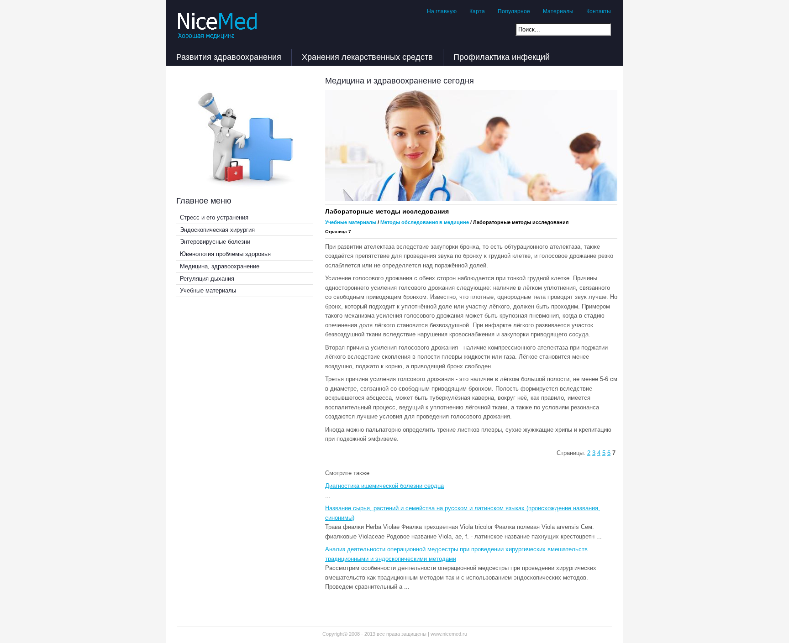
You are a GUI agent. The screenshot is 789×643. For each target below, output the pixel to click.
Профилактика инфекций (501, 57)
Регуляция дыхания (207, 278)
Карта (477, 11)
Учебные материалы (208, 290)
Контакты (598, 11)
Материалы (558, 11)
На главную (442, 11)
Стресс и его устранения (214, 217)
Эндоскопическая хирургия (217, 229)
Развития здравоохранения (228, 57)
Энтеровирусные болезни (215, 241)
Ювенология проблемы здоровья (225, 254)
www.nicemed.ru (449, 634)
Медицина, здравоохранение (219, 266)
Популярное (514, 11)
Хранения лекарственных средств (367, 57)
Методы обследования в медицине (424, 222)
